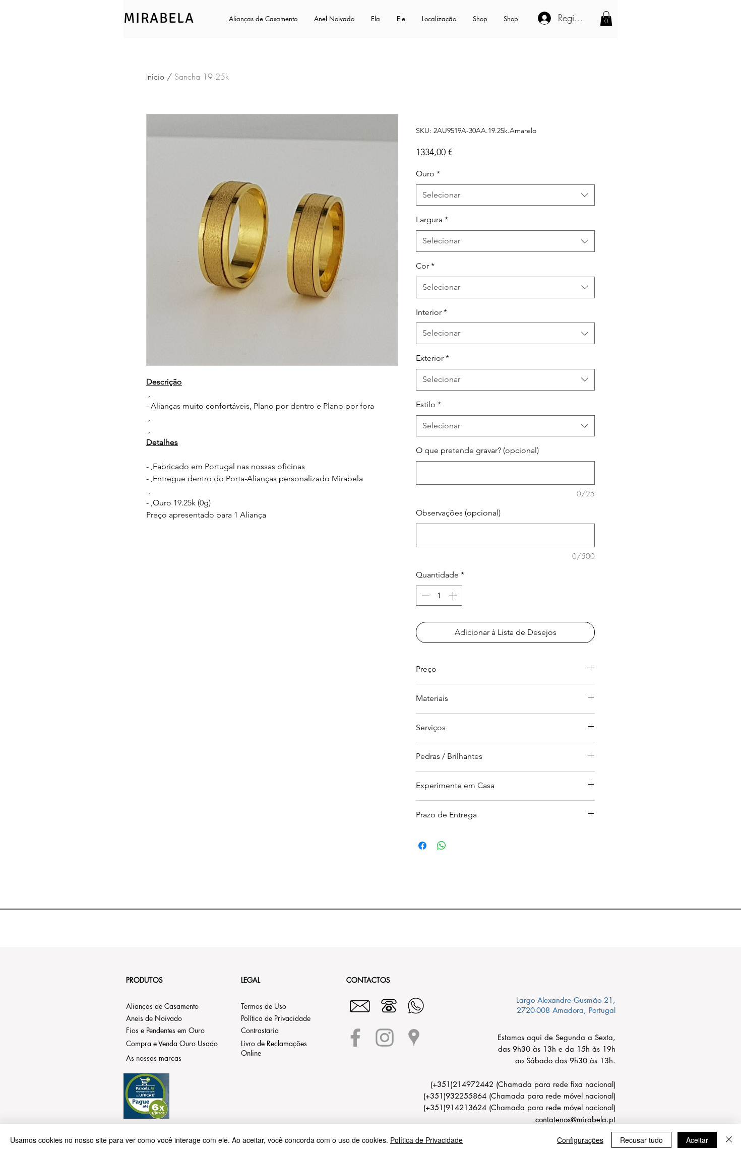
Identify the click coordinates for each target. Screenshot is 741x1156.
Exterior (432, 358)
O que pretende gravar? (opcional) (477, 450)
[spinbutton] (439, 595)
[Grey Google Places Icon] (414, 1037)
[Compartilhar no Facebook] (422, 846)
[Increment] (454, 595)
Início (155, 76)
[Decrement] (424, 595)
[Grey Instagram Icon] (385, 1037)
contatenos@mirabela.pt (575, 1119)
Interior (431, 312)
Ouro (428, 173)
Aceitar (697, 1140)
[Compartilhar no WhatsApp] (442, 846)
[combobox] (505, 195)
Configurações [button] (580, 1140)
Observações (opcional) (458, 513)
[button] (376, 19)
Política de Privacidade (426, 1140)
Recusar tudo (641, 1140)
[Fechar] (729, 1140)
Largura (432, 219)
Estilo (428, 404)
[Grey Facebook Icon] (355, 1037)
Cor (425, 266)
